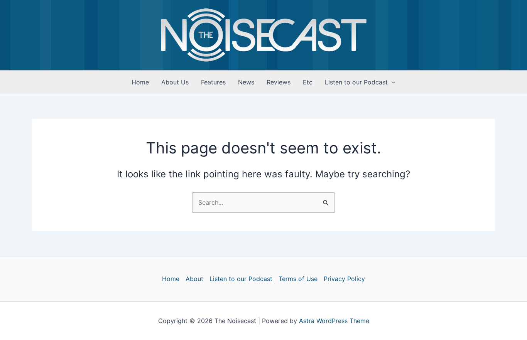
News (246, 82)
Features (213, 82)
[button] (391, 82)
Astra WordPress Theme (334, 321)
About (194, 279)
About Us (175, 82)
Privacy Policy (344, 279)
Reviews (279, 82)
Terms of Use (298, 279)
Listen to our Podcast (356, 82)
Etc (307, 82)
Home (140, 82)
